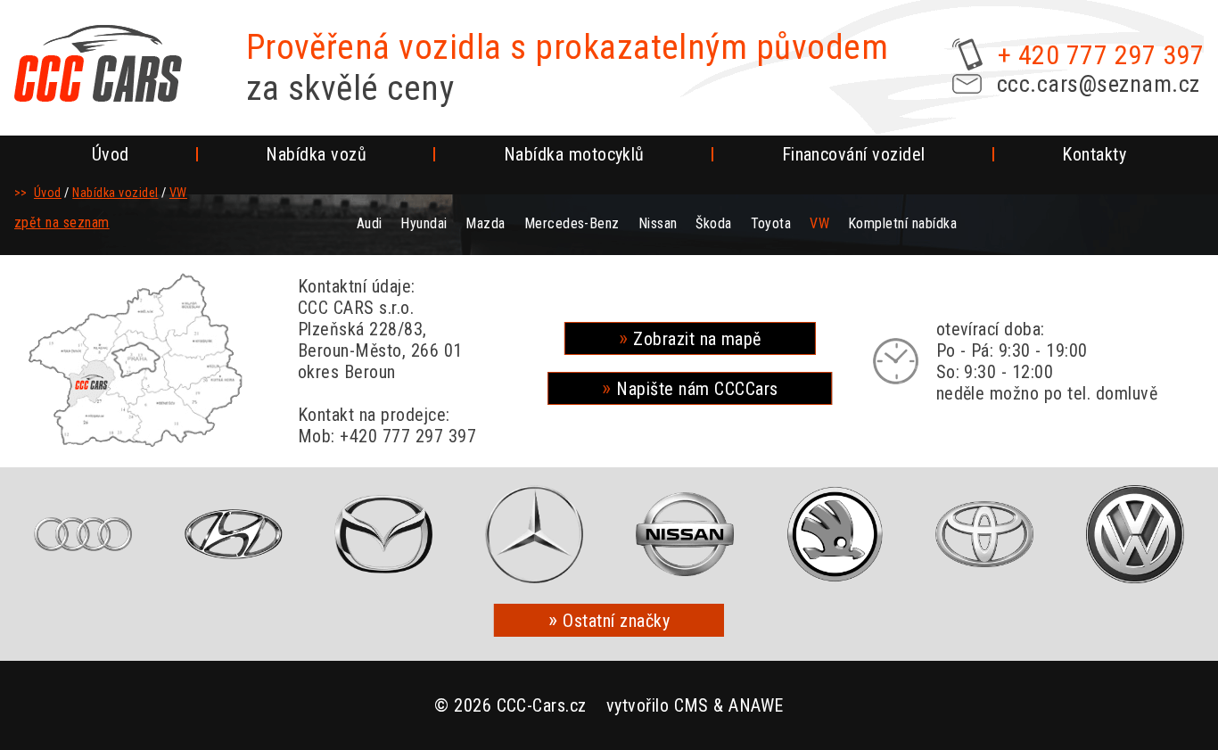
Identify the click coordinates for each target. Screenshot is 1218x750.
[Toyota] (985, 534)
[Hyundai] (233, 534)
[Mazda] (383, 534)
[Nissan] (684, 534)
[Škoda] (834, 534)
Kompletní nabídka (902, 223)
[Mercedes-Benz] (534, 534)
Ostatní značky (616, 620)
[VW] (1135, 534)
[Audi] (83, 534)
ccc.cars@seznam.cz (1098, 83)
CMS (691, 705)
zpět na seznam (62, 222)
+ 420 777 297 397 (1101, 54)
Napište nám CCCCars (697, 389)
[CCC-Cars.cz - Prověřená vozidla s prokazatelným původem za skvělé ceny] (98, 63)
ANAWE (755, 705)
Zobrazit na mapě (697, 339)
